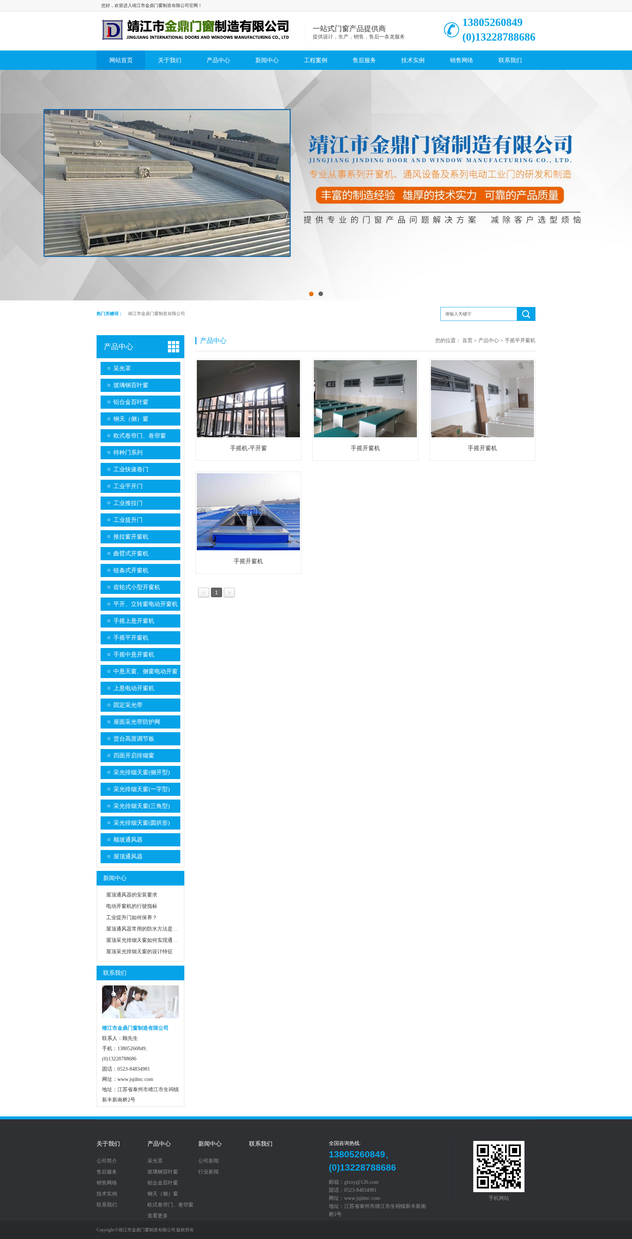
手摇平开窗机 (130, 638)
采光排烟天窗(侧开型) (141, 772)
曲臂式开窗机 (130, 553)
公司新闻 (208, 1161)
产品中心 (218, 60)
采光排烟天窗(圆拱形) (141, 823)
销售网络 (461, 60)
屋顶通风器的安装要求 (131, 895)
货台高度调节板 (133, 738)
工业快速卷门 (130, 469)
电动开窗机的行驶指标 (131, 906)
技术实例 (413, 60)
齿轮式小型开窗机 (136, 587)
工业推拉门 (128, 503)
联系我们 (510, 60)
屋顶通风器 (128, 856)
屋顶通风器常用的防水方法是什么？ (147, 929)
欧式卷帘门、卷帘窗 (139, 436)
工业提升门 (128, 520)
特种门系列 (128, 452)
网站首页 (121, 60)
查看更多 (157, 1216)
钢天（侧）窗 (130, 419)
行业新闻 (208, 1172)
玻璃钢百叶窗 (130, 385)
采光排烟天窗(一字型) (141, 789)
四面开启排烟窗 (133, 755)
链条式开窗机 (130, 570)
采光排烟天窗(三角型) (141, 806)
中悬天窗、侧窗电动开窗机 (145, 673)
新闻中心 (267, 60)
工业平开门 (128, 486)
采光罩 (122, 368)
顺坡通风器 (128, 839)
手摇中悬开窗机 (133, 654)
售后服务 (364, 60)
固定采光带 (128, 705)
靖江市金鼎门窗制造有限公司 (156, 313)
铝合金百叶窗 (130, 402)
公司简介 (107, 1161)
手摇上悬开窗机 (133, 621)
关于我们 (169, 60)
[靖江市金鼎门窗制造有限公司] (201, 41)
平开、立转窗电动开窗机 (145, 604)
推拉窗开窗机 (130, 537)
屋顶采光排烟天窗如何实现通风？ (144, 940)
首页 (467, 340)
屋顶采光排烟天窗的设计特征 (139, 951)
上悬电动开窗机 (133, 688)
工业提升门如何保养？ (131, 917)
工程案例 (315, 60)
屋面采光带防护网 (136, 722)
